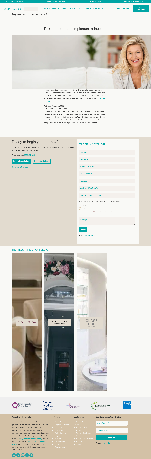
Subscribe (112, 437)
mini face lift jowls (98, 117)
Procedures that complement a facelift (74, 29)
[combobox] (107, 188)
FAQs (57, 436)
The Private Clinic (84, 120)
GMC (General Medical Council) (30, 439)
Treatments (59, 430)
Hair (71, 8)
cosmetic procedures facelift (60, 111)
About (104, 8)
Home (14, 134)
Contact (96, 8)
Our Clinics (59, 427)
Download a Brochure (20, 167)
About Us (58, 422)
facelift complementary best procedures (73, 114)
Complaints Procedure (84, 439)
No (84, 209)
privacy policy (90, 235)
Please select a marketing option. (107, 212)
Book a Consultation (21, 161)
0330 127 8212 (123, 9)
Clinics (86, 8)
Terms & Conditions (83, 433)
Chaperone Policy (82, 436)
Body (63, 8)
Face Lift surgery (86, 111)
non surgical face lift (60, 120)
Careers (79, 441)
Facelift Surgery (61, 109)
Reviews (58, 439)
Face (46, 8)
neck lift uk (48, 120)
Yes (84, 205)
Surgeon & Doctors (62, 425)
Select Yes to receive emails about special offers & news (99, 201)
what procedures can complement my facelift (80, 123)
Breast (54, 8)
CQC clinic (75, 111)
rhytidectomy (72, 120)
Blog (19, 134)
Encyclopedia (60, 441)
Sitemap (79, 444)
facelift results (57, 117)
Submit (83, 229)
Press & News (60, 447)
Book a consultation (141, 8)
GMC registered (68, 117)
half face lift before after (83, 117)
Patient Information (61, 433)
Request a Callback (41, 161)
